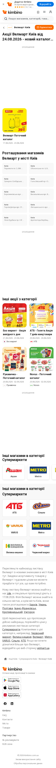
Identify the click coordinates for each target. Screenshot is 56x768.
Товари (6, 727)
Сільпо (16, 640)
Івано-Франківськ (25, 608)
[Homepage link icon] (5, 659)
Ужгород (29, 612)
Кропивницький (12, 612)
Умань (43, 604)
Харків (33, 604)
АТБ (23, 640)
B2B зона (7, 743)
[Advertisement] (28, 76)
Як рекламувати (10, 739)
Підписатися (46, 27)
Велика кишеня (22, 637)
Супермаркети (11, 629)
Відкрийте (45, 4)
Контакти (7, 719)
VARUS (6, 640)
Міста (5, 723)
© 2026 (28, 755)
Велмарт (38, 637)
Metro (48, 637)
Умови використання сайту (28, 759)
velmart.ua (43, 648)
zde (9, 593)
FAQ (4, 715)
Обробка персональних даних (28, 763)
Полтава (7, 608)
